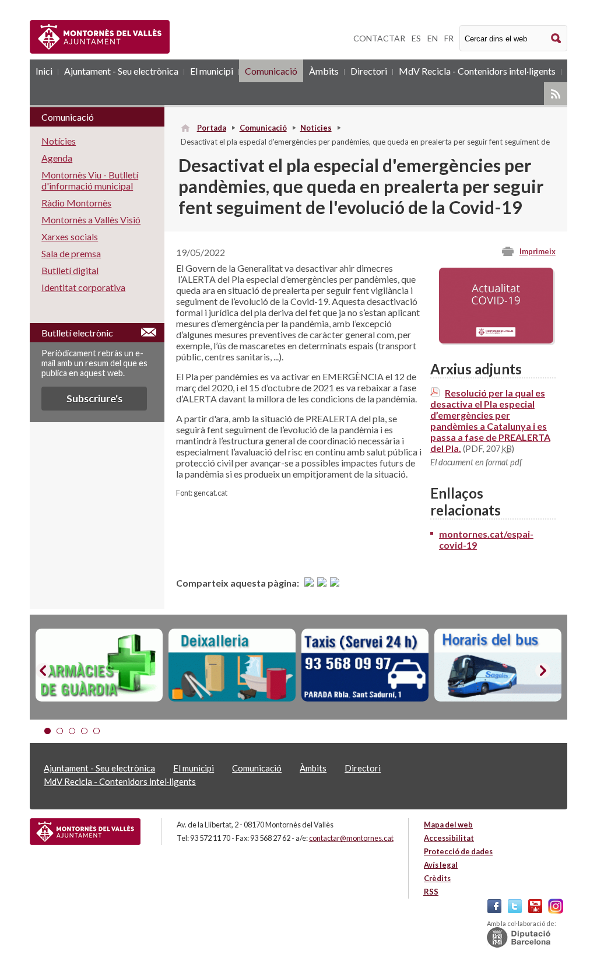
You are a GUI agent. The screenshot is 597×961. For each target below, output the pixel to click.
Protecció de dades (458, 851)
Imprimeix (537, 251)
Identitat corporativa (83, 287)
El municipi (211, 70)
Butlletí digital (70, 270)
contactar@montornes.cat (351, 838)
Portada (211, 127)
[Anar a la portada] (85, 831)
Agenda (56, 157)
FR (449, 38)
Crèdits (437, 878)
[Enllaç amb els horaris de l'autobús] (497, 665)
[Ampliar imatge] (496, 339)
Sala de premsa (71, 253)
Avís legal (441, 864)
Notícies (316, 127)
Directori (368, 70)
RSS (555, 93)
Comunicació (271, 70)
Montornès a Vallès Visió (91, 219)
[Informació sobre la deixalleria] (232, 665)
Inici (44, 70)
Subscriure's (94, 398)
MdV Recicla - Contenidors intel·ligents (477, 70)
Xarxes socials (69, 236)
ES (416, 38)
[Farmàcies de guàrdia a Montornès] (99, 665)
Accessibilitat (449, 838)
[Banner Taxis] (365, 665)
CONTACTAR (379, 38)
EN (432, 38)
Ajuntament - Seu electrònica (121, 70)
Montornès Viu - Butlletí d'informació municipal (89, 180)
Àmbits (324, 70)
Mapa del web (448, 824)
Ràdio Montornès (76, 202)
